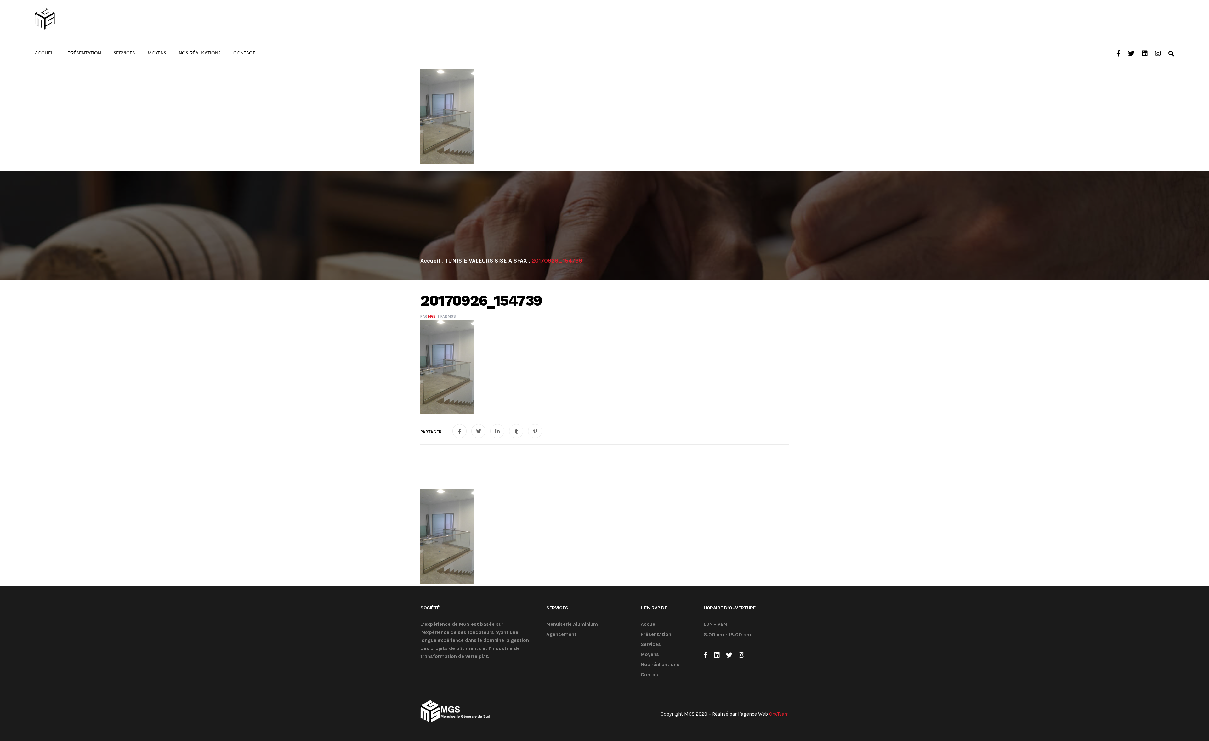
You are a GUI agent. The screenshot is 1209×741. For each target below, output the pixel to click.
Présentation (656, 634)
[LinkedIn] (717, 655)
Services (651, 644)
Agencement (561, 634)
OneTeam (779, 714)
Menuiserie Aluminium (572, 624)
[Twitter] (729, 655)
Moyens (650, 654)
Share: (431, 431)
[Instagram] (741, 655)
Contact (650, 674)
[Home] (430, 260)
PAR (428, 316)
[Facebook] (706, 655)
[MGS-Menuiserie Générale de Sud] (70, 19)
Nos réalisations (660, 664)
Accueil (649, 624)
